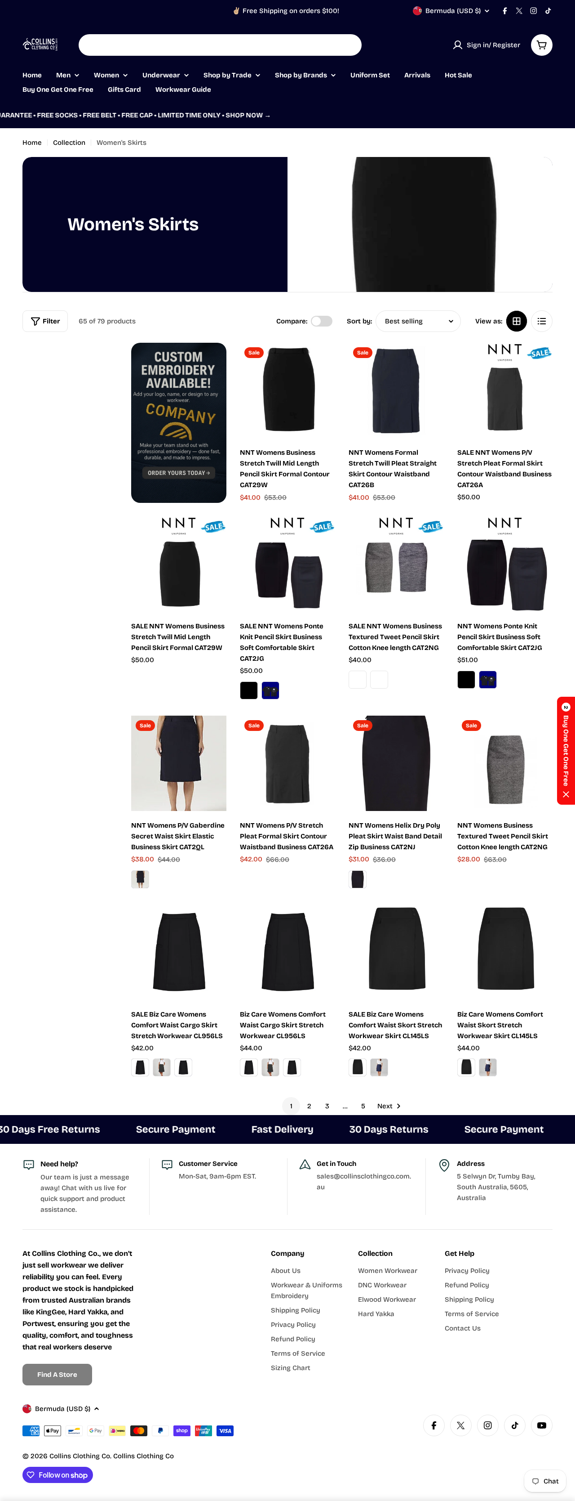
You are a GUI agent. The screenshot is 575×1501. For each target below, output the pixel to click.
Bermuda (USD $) (453, 11)
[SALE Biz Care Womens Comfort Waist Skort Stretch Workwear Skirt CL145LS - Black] (358, 1067)
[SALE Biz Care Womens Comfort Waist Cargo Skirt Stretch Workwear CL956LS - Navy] (183, 1067)
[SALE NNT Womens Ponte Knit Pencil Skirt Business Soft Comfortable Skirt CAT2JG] (287, 564)
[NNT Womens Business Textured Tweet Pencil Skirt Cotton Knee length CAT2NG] (505, 763)
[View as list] (542, 321)
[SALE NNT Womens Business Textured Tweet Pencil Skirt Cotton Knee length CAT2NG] (396, 564)
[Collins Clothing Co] (178, 423)
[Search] (349, 45)
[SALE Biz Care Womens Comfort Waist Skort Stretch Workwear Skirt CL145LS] (396, 952)
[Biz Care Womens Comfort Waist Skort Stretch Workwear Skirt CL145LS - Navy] (488, 1067)
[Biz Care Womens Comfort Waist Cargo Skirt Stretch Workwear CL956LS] (287, 952)
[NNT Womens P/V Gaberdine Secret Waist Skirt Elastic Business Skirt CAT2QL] (178, 763)
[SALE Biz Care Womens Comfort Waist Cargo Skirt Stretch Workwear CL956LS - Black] (140, 1067)
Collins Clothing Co (79, 1456)
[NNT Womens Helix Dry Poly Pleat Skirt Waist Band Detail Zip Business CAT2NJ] (396, 763)
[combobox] (220, 45)
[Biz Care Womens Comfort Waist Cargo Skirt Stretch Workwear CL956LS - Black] (249, 1067)
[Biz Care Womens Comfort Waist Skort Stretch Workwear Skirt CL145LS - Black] (466, 1067)
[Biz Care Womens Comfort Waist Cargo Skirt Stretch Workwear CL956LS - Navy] (292, 1067)
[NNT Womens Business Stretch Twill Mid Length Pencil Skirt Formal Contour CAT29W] (287, 390)
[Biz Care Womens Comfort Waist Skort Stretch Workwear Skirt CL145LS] (505, 952)
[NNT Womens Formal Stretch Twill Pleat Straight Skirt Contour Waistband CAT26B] (396, 390)
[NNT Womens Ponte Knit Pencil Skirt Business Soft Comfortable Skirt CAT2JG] (505, 564)
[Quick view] (322, 362)
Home (32, 143)
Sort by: (359, 321)
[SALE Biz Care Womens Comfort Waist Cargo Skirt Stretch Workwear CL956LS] (178, 952)
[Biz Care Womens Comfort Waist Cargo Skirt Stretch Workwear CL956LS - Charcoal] (270, 1067)
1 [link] (291, 1106)
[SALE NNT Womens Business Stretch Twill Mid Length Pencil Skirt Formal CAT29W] (178, 564)
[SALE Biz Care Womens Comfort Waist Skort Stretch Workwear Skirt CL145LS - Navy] (379, 1067)
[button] (566, 751)
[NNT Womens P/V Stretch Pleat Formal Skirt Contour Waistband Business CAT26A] (287, 763)
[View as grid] (516, 321)
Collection (69, 143)
